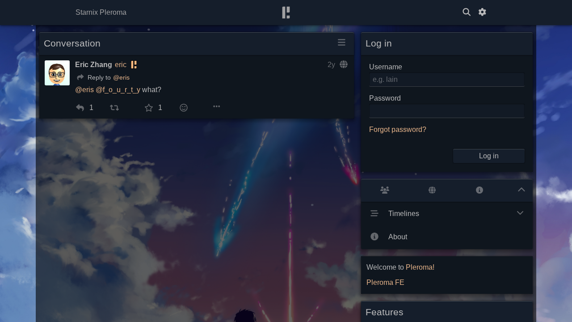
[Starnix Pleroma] (286, 13)
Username (385, 67)
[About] (479, 190)
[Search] (466, 12)
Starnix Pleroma (101, 12)
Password (385, 98)
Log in (489, 156)
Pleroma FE (385, 282)
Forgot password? (397, 129)
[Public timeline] (384, 190)
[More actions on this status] (216, 106)
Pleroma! (420, 267)
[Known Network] (432, 190)
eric (120, 64)
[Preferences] (482, 12)
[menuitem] (79, 108)
